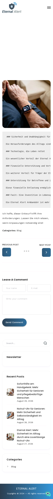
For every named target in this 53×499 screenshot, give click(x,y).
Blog (13, 466)
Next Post (45, 245)
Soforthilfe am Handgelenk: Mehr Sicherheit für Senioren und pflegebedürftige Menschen (30, 390)
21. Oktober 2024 (28, 48)
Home (24, 58)
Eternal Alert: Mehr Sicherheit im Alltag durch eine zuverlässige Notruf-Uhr (31, 435)
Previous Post (10, 244)
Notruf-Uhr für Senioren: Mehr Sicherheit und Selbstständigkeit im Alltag (31, 414)
